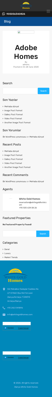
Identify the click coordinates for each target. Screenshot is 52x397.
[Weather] (9, 328)
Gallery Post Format (13, 114)
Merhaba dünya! (11, 106)
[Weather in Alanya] (16, 324)
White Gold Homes (29, 198)
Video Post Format (13, 118)
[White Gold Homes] (26, 8)
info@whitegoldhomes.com (20, 314)
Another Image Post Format (17, 122)
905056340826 (15, 14)
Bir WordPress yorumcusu (14, 137)
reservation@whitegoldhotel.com (33, 203)
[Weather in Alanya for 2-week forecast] (23, 328)
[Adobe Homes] (26, 37)
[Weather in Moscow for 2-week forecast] (23, 357)
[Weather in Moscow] (16, 353)
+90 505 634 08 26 (28, 208)
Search (7, 83)
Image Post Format (13, 110)
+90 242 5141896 (15, 308)
